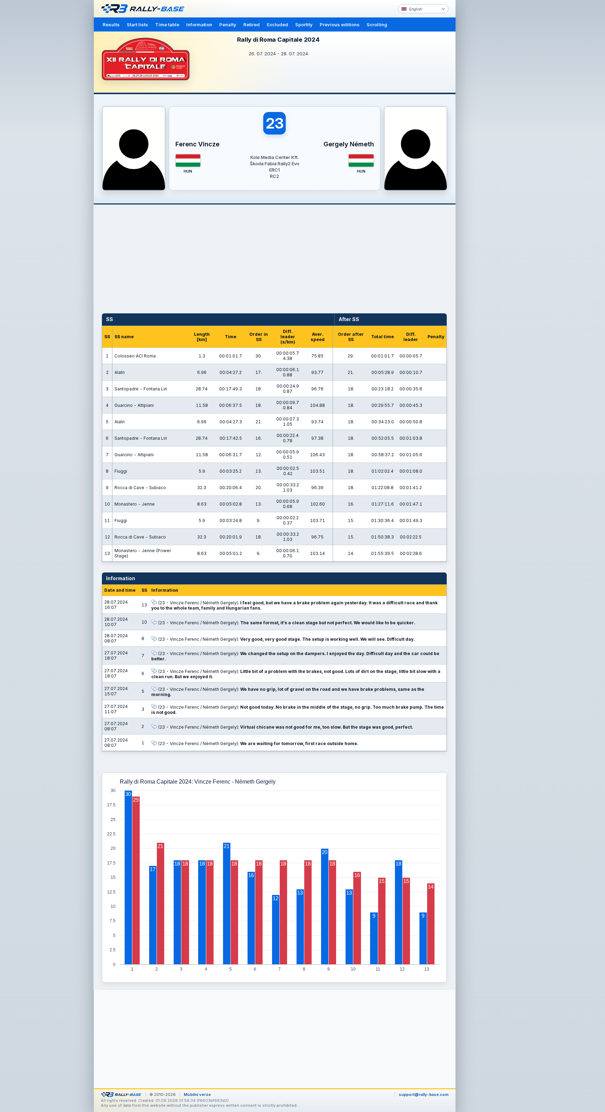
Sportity (304, 24)
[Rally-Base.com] (144, 8)
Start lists (137, 24)
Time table (167, 24)
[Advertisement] (485, 109)
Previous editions (340, 24)
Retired (251, 24)
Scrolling (377, 24)
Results (111, 24)
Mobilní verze (197, 1094)
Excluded (277, 24)
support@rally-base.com (423, 1094)
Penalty (227, 24)
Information (199, 24)
